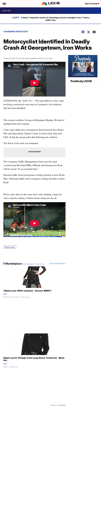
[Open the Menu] (4, 3)
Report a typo (10, 247)
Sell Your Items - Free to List (33, 264)
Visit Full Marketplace (57, 263)
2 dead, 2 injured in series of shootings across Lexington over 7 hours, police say (55, 18)
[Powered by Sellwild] (62, 405)
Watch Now (91, 4)
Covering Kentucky (15, 31)
